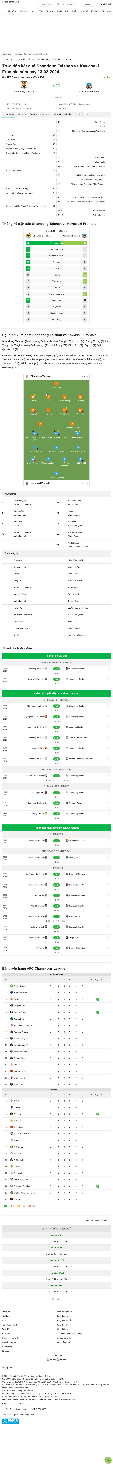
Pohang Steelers (21, 1058)
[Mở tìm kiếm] (107, 4)
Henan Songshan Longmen (81, 759)
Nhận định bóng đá (10, 1338)
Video (4, 1320)
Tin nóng (12, 11)
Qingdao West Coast (35, 717)
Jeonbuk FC (19, 1019)
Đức (67, 11)
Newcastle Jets (20, 1052)
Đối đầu (67, 114)
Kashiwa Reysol (37, 927)
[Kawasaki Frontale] (89, 88)
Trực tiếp (57, 59)
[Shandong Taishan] (24, 88)
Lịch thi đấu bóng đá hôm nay (69, 1333)
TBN (41, 11)
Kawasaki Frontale (89, 91)
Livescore (6, 1351)
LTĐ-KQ (95, 11)
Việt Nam (24, 11)
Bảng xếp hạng (43, 59)
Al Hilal (17, 1107)
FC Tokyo (39, 948)
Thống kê (56, 114)
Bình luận (106, 11)
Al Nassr (17, 1121)
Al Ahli (16, 1101)
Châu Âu (50, 11)
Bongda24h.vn (31, 1414)
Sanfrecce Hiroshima (34, 874)
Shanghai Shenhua (35, 706)
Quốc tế (84, 11)
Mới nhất (46, 4)
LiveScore (7, 59)
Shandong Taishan (24, 91)
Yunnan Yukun (75, 803)
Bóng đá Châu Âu (64, 1320)
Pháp (74, 11)
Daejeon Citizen (21, 1006)
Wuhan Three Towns (35, 775)
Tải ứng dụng (56, 1355)
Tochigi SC (74, 857)
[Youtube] (39, 1403)
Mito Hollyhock (37, 906)
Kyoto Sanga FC (76, 885)
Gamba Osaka (20, 1012)
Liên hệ (8, 1409)
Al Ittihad (17, 1114)
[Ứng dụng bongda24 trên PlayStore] (51, 1360)
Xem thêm (56, 1299)
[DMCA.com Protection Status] (10, 1423)
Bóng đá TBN (62, 1325)
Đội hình (33, 114)
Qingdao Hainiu (76, 727)
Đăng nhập (106, 4)
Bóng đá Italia (62, 1329)
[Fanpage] (27, 1403)
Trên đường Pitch (68, 4)
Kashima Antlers (21, 1032)
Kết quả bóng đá (64, 1338)
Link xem (67, 59)
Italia (59, 11)
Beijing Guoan (37, 813)
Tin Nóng (6, 1316)
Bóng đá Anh (62, 1316)
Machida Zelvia (76, 916)
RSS (4, 1403)
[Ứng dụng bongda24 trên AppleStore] (61, 1360)
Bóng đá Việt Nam (64, 1312)
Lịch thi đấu (20, 59)
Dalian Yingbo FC (36, 792)
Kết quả (31, 59)
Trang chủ (6, 1312)
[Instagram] (33, 1403)
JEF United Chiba (77, 840)
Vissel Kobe (19, 1084)
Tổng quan (9, 114)
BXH (86, 114)
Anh (33, 11)
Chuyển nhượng (9, 1342)
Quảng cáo (21, 1409)
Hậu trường (7, 1347)
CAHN (16, 999)
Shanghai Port (37, 748)
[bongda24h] (3, 11)
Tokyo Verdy (38, 895)
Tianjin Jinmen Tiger (78, 738)
